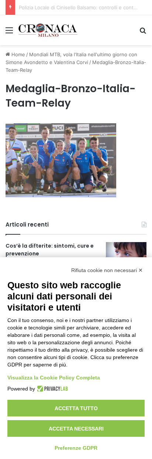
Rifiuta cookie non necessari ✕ (107, 270)
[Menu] (9, 32)
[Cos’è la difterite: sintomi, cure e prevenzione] (126, 256)
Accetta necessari (76, 429)
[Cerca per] (142, 32)
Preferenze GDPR (76, 448)
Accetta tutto (76, 408)
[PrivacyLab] (51, 388)
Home (17, 54)
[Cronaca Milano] (47, 30)
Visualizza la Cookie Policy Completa (53, 378)
